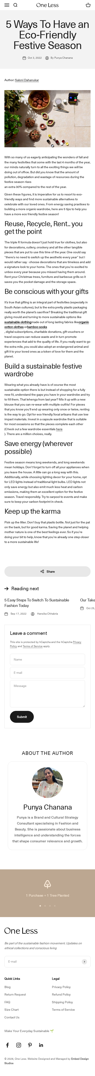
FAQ (7, 1002)
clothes (18, 327)
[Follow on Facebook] (7, 1045)
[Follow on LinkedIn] (41, 1045)
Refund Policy (61, 994)
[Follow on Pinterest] (30, 1045)
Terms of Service (33, 646)
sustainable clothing (17, 322)
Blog (7, 987)
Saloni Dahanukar (27, 80)
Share (51, 572)
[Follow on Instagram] (19, 1045)
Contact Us (11, 1017)
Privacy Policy (61, 987)
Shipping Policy (62, 1002)
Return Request (15, 994)
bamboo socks (37, 327)
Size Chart (11, 1010)
